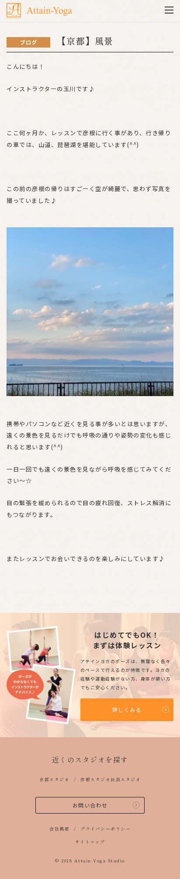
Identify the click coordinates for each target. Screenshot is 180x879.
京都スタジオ (54, 779)
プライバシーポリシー (105, 828)
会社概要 (59, 828)
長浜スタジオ (126, 779)
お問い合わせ (90, 805)
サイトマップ (90, 841)
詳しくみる (127, 709)
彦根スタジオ (95, 779)
